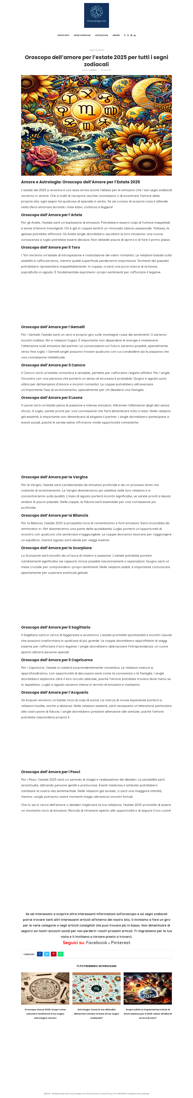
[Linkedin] (135, 35)
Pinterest (120, 942)
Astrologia (101, 35)
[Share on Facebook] (40, 954)
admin (93, 70)
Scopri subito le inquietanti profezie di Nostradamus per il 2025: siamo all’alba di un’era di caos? (148, 1014)
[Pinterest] (131, 35)
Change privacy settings (138, 1093)
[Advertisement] (96, 299)
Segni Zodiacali (82, 35)
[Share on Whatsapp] (60, 954)
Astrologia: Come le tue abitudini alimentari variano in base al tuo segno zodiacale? (96, 1014)
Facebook (96, 942)
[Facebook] (124, 35)
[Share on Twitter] (47, 954)
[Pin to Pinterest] (54, 954)
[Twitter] (128, 35)
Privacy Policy (93, 1093)
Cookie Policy (106, 1093)
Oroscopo (63, 35)
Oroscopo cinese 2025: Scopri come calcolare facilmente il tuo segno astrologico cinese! (45, 1014)
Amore (116, 35)
